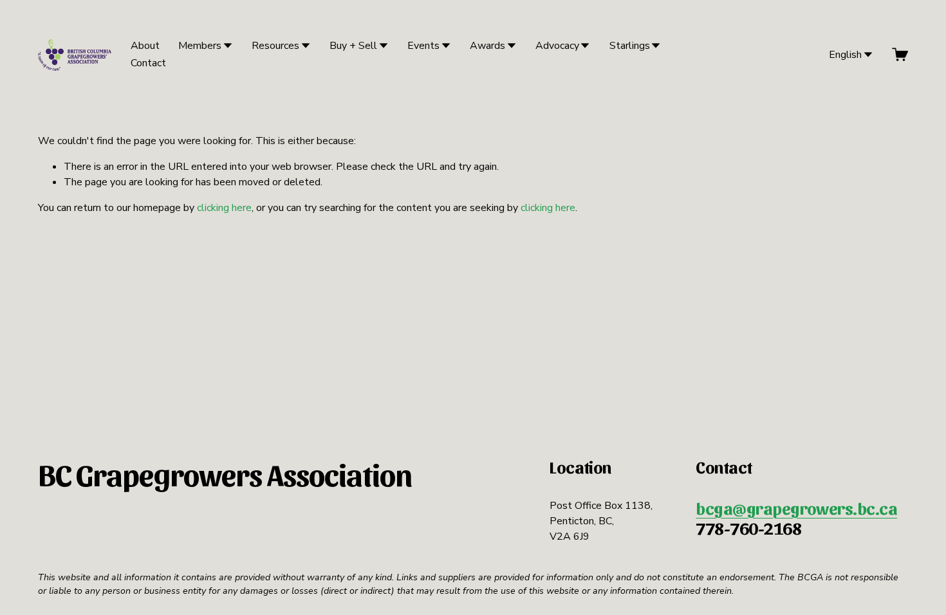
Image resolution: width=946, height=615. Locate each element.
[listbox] (842, 54)
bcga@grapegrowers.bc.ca (796, 508)
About (145, 46)
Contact (148, 63)
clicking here (224, 208)
